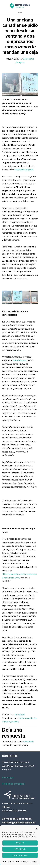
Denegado (20, 849)
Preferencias (20, 855)
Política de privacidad (22, 861)
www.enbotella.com (24, 170)
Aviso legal (34, 861)
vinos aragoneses (10, 721)
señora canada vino (28, 718)
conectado (28, 741)
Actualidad (20, 714)
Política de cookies (8, 861)
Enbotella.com (19, 360)
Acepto (20, 843)
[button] (36, 828)
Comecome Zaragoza (20, 6)
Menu (20, 12)
